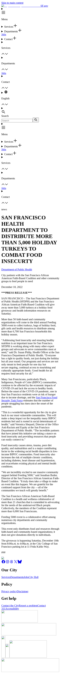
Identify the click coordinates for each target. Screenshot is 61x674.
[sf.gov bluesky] (20, 562)
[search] (36, 120)
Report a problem (28, 605)
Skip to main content (12, 2)
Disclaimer (22, 591)
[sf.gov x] (16, 562)
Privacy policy (9, 591)
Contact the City (10, 605)
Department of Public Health (16, 269)
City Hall (33, 577)
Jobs (3, 34)
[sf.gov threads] (11, 562)
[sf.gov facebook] (3, 562)
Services (5, 577)
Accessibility (12, 608)
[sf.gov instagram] (7, 562)
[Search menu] (30, 110)
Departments (17, 577)
